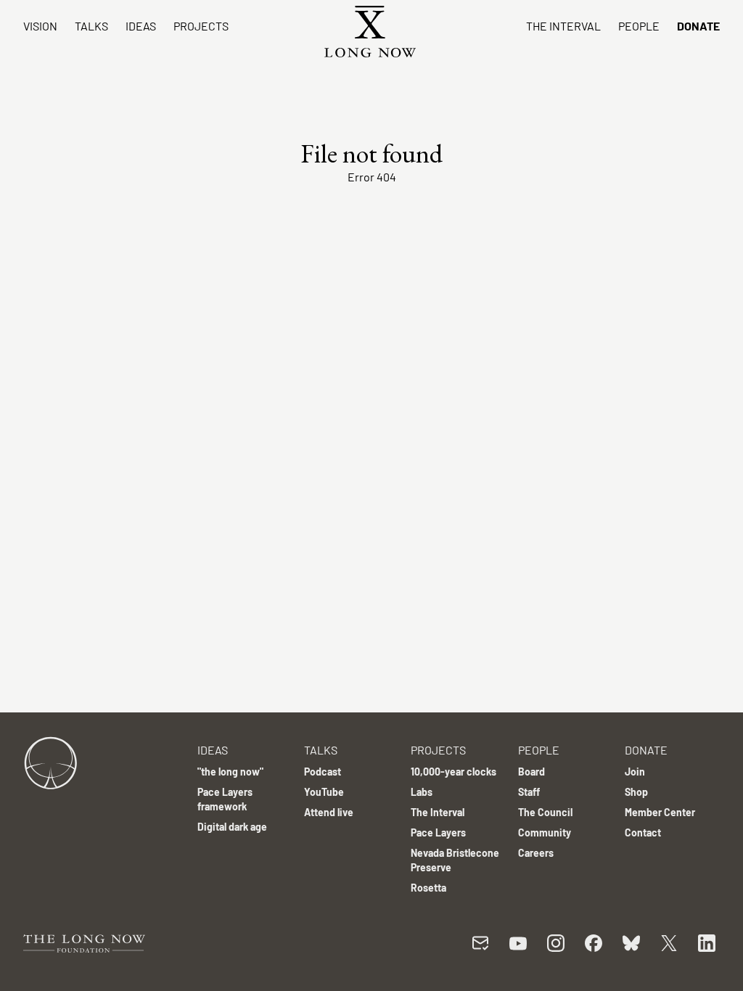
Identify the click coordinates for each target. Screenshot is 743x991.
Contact (643, 832)
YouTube (324, 792)
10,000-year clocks (453, 771)
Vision (40, 26)
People (639, 26)
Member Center (660, 812)
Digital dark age (232, 827)
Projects (201, 26)
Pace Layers (438, 832)
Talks (91, 26)
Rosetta (428, 887)
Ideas (141, 26)
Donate (698, 26)
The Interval (563, 26)
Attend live (328, 812)
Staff (529, 792)
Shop (636, 792)
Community (544, 832)
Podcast (322, 771)
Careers (536, 853)
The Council (545, 812)
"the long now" (230, 771)
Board (531, 771)
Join (635, 771)
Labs (421, 792)
